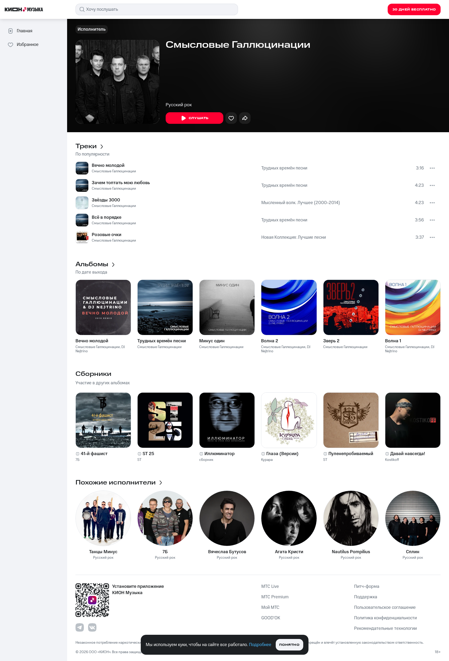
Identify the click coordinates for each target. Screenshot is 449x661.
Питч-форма (366, 586)
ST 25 (148, 453)
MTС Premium (275, 597)
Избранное (28, 44)
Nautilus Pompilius (351, 552)
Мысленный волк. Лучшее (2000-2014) (300, 203)
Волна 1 (393, 341)
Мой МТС (270, 607)
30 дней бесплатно (414, 9)
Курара (267, 459)
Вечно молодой (108, 165)
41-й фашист (94, 453)
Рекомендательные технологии (385, 628)
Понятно (289, 645)
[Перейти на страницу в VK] (92, 627)
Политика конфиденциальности (385, 618)
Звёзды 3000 (106, 200)
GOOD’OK (270, 618)
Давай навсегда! (407, 453)
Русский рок (179, 105)
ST (139, 459)
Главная (24, 31)
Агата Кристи (289, 552)
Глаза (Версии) (282, 453)
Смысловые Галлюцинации (114, 171)
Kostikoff (392, 459)
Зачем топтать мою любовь (121, 183)
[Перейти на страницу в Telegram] (79, 627)
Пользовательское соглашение (385, 607)
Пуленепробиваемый (350, 453)
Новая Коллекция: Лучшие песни (293, 237)
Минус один (212, 341)
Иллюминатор (219, 453)
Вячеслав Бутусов (227, 552)
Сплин (412, 552)
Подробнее (260, 645)
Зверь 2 (331, 341)
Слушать (199, 118)
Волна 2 (269, 341)
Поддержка (365, 597)
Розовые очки (106, 235)
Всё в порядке (106, 217)
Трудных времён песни (284, 168)
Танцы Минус (103, 552)
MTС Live (270, 586)
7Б (77, 459)
